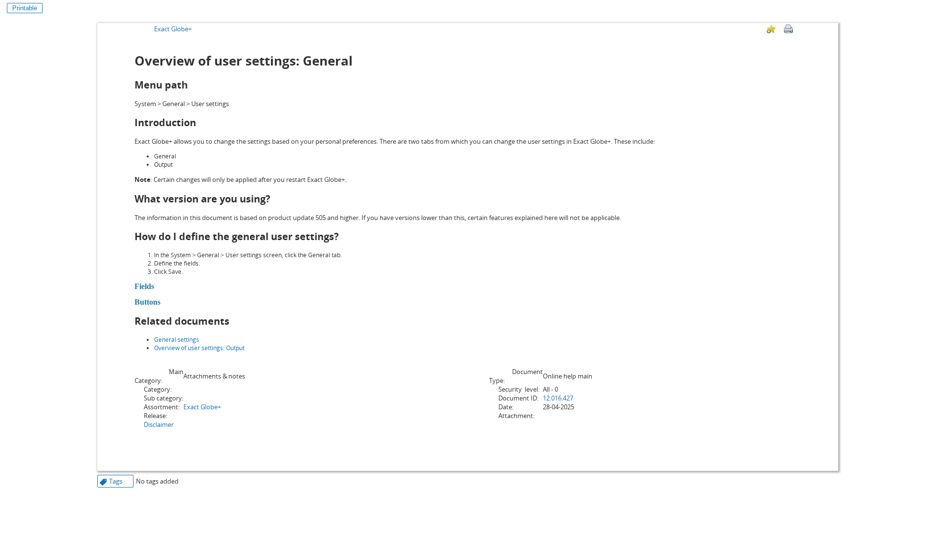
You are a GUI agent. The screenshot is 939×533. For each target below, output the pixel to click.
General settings (176, 339)
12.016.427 (558, 398)
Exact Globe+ (173, 28)
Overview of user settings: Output (199, 348)
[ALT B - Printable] (788, 29)
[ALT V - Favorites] (771, 29)
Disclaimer (159, 424)
